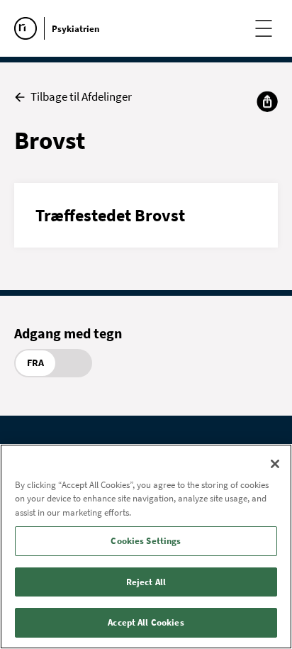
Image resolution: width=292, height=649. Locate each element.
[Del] (267, 101)
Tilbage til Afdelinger (81, 97)
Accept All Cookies (146, 622)
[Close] (275, 463)
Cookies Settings (146, 541)
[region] (146, 546)
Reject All (146, 582)
